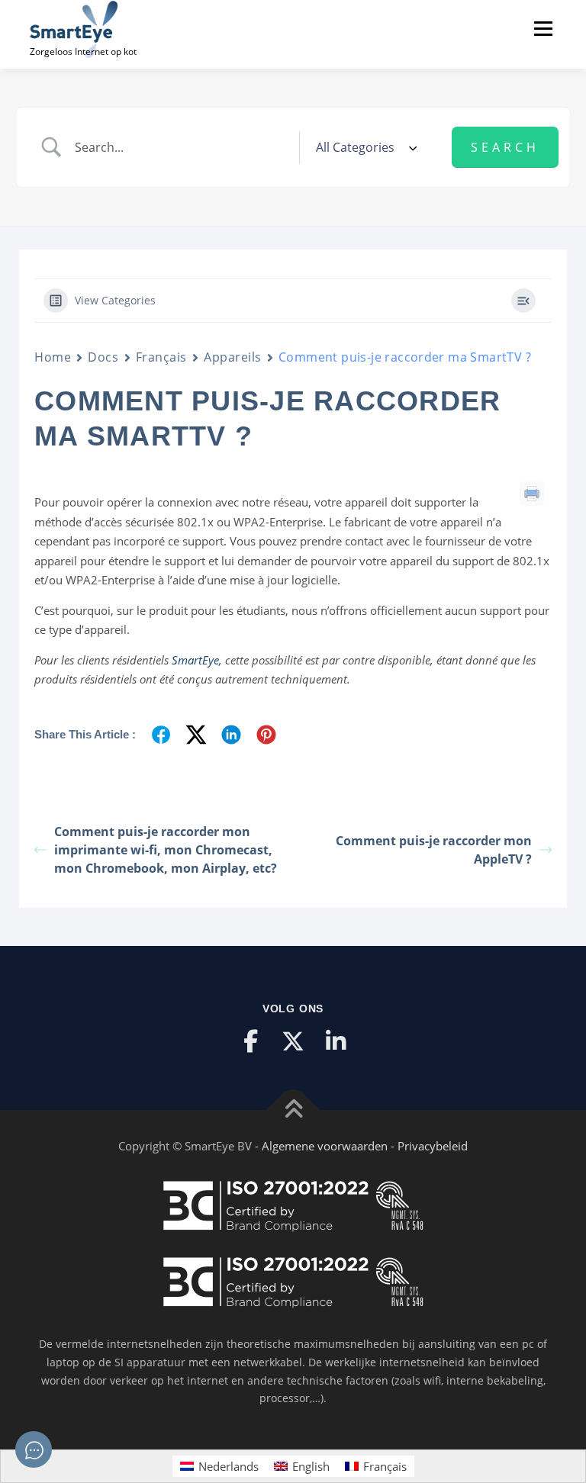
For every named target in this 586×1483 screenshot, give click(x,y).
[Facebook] (250, 1041)
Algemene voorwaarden (325, 1145)
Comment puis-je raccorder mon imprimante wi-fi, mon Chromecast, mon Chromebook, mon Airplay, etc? (165, 850)
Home (52, 357)
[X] (293, 1041)
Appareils (233, 357)
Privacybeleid (433, 1145)
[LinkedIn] (335, 1041)
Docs (103, 357)
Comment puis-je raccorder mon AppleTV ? (434, 849)
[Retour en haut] (293, 1110)
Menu (543, 28)
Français (161, 357)
